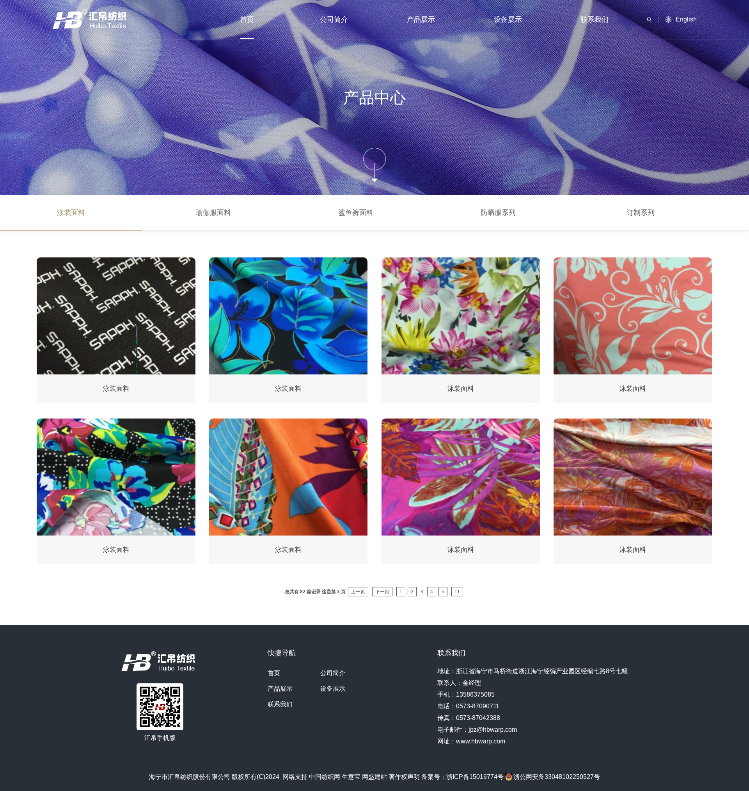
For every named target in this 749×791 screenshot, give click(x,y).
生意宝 (351, 776)
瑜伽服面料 (213, 212)
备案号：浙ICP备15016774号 (463, 776)
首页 (247, 19)
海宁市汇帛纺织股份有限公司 (189, 776)
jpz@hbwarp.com (493, 729)
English (686, 19)
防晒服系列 (498, 212)
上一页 (358, 591)
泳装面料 (71, 212)
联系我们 (594, 19)
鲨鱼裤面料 (355, 212)
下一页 (382, 591)
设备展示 (508, 19)
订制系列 (641, 212)
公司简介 (334, 19)
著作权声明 (404, 776)
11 (457, 591)
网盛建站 (374, 776)
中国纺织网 (324, 776)
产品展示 (421, 19)
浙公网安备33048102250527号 (556, 776)
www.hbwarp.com (480, 741)
